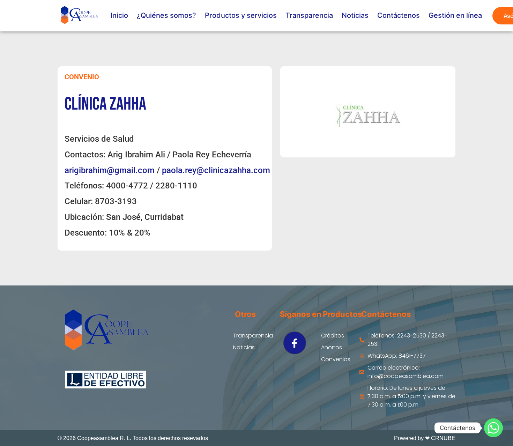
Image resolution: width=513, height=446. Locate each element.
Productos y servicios (241, 15)
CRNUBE (443, 438)
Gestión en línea (455, 15)
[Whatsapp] (493, 427)
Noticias (355, 15)
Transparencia (309, 15)
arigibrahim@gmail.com (110, 170)
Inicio (119, 15)
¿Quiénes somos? (166, 15)
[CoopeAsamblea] (79, 16)
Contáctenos (398, 15)
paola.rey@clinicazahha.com (216, 170)
